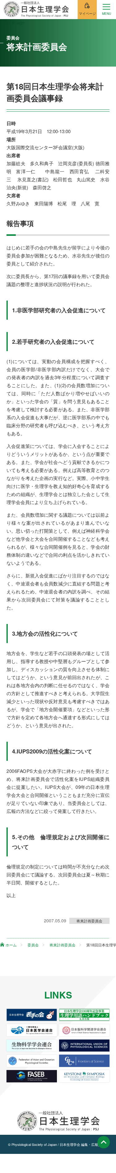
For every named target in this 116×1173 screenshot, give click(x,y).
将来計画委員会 (89, 920)
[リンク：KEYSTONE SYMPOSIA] (84, 1076)
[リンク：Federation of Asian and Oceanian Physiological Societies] (31, 1061)
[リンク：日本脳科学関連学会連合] (84, 1030)
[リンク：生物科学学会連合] (31, 1046)
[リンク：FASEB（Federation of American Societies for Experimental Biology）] (31, 1076)
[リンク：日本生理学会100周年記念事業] (84, 1015)
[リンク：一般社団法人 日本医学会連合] (31, 1030)
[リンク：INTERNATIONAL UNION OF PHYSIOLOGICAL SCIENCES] (84, 1046)
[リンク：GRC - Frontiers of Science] (84, 1061)
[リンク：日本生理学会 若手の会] (31, 1015)
